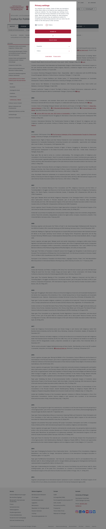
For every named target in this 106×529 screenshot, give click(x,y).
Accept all (53, 31)
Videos (50, 25)
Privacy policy (57, 56)
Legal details (48, 56)
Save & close (53, 40)
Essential (40, 25)
